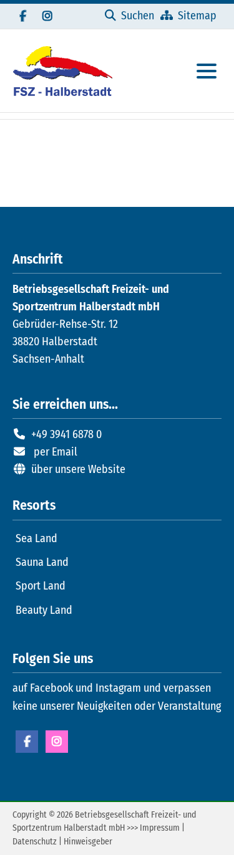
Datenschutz (34, 841)
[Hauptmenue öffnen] (207, 71)
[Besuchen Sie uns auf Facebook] (22, 16)
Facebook (27, 741)
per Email (55, 452)
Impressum (160, 828)
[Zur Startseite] (62, 70)
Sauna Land (42, 562)
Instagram (57, 741)
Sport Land (41, 586)
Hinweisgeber (88, 841)
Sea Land (36, 538)
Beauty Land (44, 610)
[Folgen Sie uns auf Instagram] (47, 16)
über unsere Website (78, 469)
